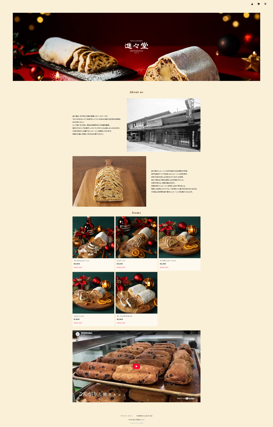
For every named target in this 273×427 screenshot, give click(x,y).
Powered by (134, 423)
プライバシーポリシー (127, 416)
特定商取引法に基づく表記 (144, 416)
